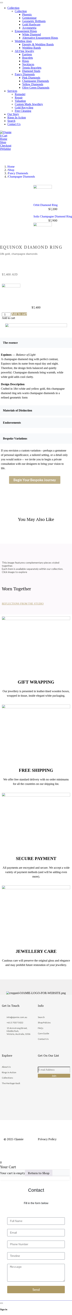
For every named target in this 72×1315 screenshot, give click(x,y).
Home (11, 166)
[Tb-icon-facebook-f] (42, 1095)
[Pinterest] (42, 1105)
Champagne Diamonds (21, 176)
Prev (52, 183)
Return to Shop (38, 1173)
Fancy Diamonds (18, 173)
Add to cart (19, 314)
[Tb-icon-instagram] (54, 1095)
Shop (11, 169)
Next (52, 213)
